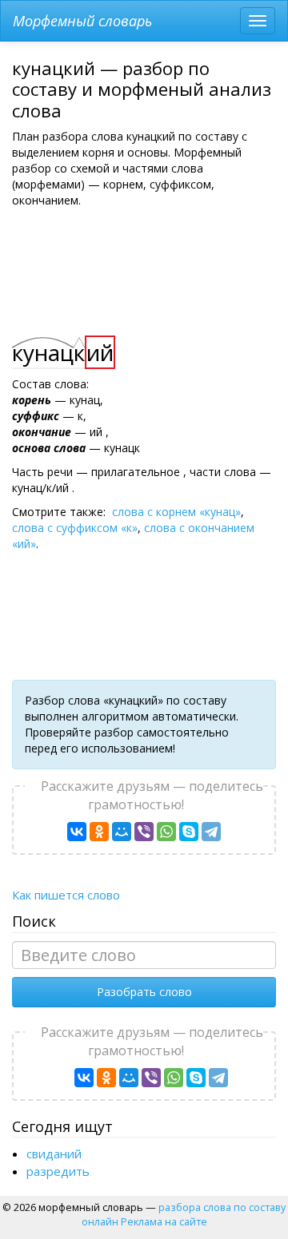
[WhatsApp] (166, 831)
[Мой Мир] (121, 831)
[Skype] (188, 831)
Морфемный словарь (82, 20)
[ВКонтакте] (76, 831)
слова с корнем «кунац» (176, 511)
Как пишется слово (66, 895)
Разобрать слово (144, 991)
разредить (58, 1171)
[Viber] (144, 831)
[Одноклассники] (99, 831)
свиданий (54, 1154)
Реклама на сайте (164, 1221)
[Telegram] (211, 831)
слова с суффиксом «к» (75, 527)
